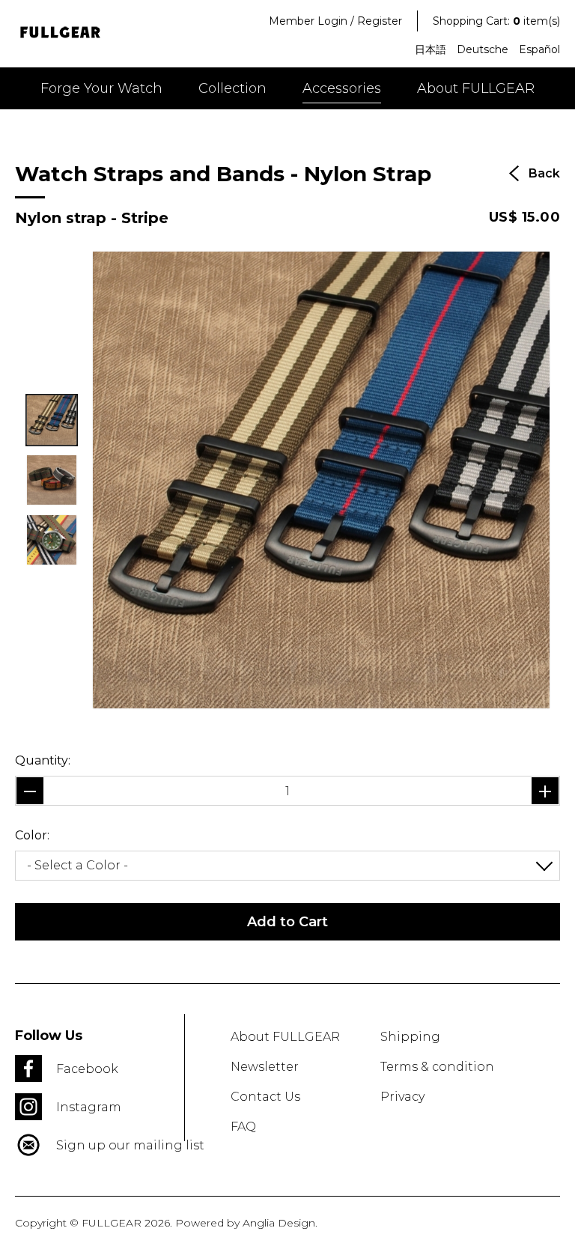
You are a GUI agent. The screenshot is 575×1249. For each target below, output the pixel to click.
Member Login (308, 21)
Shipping (410, 1037)
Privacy (402, 1097)
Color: (32, 835)
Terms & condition (437, 1067)
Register (379, 21)
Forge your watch (101, 88)
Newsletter (265, 1067)
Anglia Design (279, 1223)
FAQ (243, 1126)
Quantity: (42, 760)
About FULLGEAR (476, 88)
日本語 (430, 49)
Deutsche (482, 49)
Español (539, 49)
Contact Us (265, 1097)
